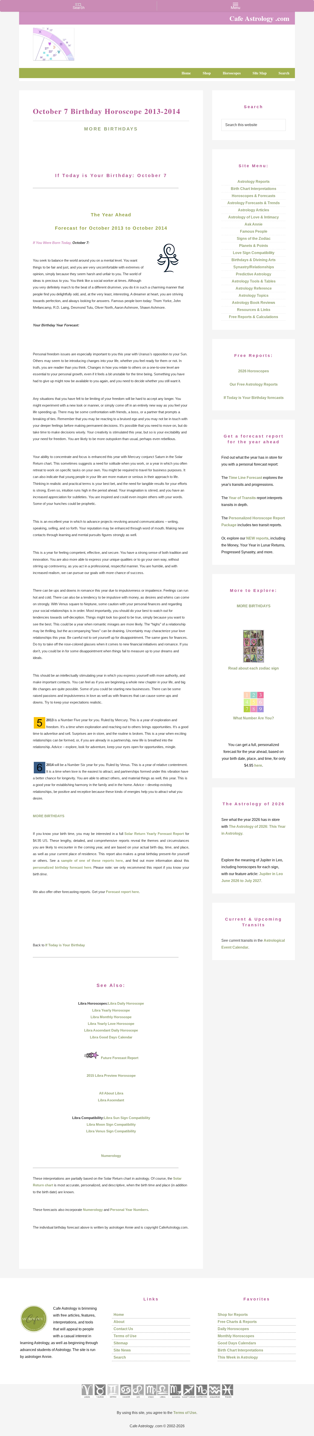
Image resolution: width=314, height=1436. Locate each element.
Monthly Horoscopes (236, 1336)
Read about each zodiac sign (253, 668)
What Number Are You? (253, 718)
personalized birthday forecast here (62, 867)
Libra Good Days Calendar (111, 1037)
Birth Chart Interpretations (253, 189)
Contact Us (123, 1329)
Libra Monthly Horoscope (111, 1017)
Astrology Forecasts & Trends (253, 203)
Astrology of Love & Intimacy (253, 217)
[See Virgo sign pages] (151, 1399)
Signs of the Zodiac (254, 238)
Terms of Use (125, 1336)
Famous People (253, 231)
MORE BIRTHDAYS (111, 128)
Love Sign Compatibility (253, 253)
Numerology (111, 1156)
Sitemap (121, 1343)
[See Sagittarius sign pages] (188, 1399)
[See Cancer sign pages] (125, 1399)
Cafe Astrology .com (67, 42)
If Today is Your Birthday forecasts (254, 398)
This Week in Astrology (238, 1357)
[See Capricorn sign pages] (201, 1399)
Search (120, 1357)
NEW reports (257, 538)
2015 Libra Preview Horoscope (111, 1075)
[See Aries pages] (87, 1399)
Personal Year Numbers (129, 1210)
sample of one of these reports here (92, 860)
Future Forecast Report (119, 1058)
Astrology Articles (253, 210)
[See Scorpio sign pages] (175, 1399)
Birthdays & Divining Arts (253, 260)
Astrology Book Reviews (253, 303)
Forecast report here (122, 892)
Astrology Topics (253, 295)
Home (119, 1315)
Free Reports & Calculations (253, 317)
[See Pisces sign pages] (227, 1399)
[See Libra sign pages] (162, 1399)
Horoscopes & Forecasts (253, 196)
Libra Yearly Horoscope (111, 1010)
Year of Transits (242, 498)
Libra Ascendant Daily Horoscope (111, 1030)
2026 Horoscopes (253, 371)
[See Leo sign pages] (138, 1399)
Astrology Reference (254, 288)
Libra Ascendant (111, 1100)
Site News (122, 1350)
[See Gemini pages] (113, 1399)
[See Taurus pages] (100, 1399)
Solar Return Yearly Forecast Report (154, 834)
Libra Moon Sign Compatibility (111, 1124)
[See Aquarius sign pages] (214, 1399)
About (119, 1322)
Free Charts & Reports (237, 1322)
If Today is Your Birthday (65, 945)
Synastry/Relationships (253, 267)
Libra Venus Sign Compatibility (111, 1131)
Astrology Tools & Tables (254, 281)
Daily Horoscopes (233, 1329)
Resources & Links (253, 310)
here (258, 765)
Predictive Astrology (253, 274)
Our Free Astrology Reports (254, 384)
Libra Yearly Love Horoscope (111, 1024)
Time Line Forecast (245, 478)
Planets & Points (253, 246)
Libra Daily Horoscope (126, 1003)
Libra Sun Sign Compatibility (127, 1118)
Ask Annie (254, 224)
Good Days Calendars (237, 1343)
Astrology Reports (253, 182)
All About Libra (111, 1093)
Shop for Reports (233, 1315)
